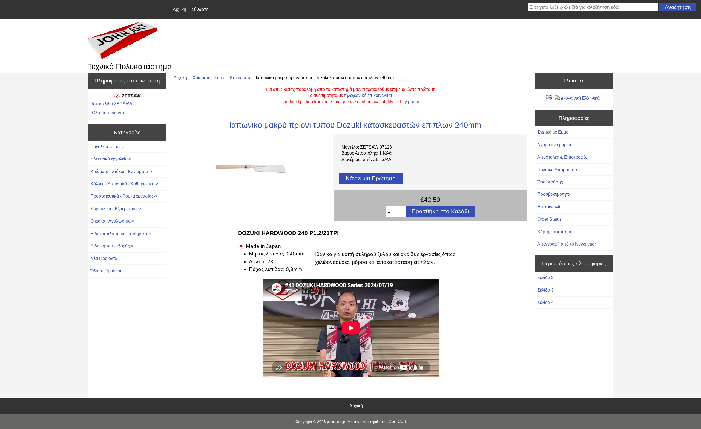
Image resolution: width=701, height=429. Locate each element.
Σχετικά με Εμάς (552, 132)
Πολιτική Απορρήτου (557, 169)
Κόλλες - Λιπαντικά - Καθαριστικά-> (124, 184)
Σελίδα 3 (545, 290)
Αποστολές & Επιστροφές (562, 157)
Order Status (549, 219)
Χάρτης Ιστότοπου (555, 231)
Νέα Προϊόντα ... (106, 258)
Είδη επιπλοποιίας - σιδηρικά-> (120, 233)
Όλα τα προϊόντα (108, 112)
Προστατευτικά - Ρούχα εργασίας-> (123, 196)
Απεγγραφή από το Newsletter (566, 244)
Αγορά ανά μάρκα (554, 144)
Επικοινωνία (549, 207)
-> (121, 171)
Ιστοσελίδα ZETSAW (112, 104)
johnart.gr (336, 421)
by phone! (411, 101)
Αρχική (179, 9)
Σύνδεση (199, 9)
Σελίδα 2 (545, 277)
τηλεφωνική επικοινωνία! (368, 95)
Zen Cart (397, 421)
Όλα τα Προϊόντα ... (108, 271)
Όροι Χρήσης (550, 182)
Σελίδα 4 (545, 302)
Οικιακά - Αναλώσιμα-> (112, 221)
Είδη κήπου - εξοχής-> (112, 246)
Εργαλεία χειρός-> (107, 146)
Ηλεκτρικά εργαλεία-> (110, 159)
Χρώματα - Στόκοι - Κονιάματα (221, 77)
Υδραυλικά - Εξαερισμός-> (115, 208)
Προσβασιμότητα (553, 194)
